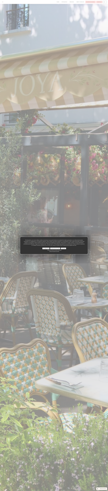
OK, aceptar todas (46, 248)
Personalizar (63, 248)
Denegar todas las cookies (55, 248)
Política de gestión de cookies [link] (54, 251)
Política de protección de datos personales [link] (54, 250)
